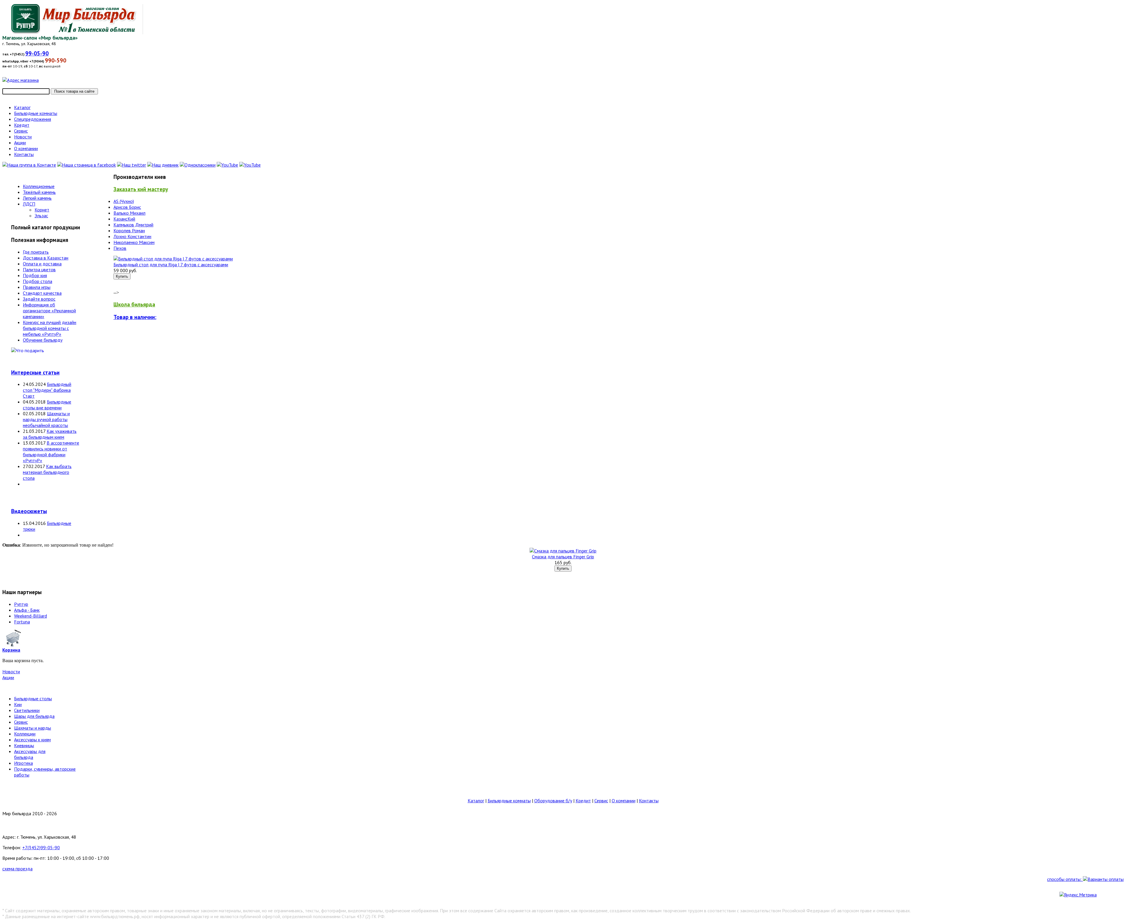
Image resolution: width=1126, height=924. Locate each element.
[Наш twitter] (131, 165)
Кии (18, 704)
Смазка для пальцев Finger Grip (563, 557)
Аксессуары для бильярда (29, 754)
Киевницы (24, 745)
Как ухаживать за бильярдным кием (50, 434)
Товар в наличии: (134, 317)
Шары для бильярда (34, 716)
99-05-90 (37, 53)
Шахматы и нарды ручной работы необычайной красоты (46, 419)
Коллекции (24, 734)
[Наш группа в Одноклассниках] (198, 165)
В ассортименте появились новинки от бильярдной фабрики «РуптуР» (51, 451)
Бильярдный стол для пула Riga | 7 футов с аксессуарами (170, 264)
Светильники (27, 710)
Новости (11, 671)
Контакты (649, 800)
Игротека (23, 763)
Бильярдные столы (33, 698)
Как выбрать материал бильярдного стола (47, 472)
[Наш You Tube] (227, 165)
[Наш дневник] (163, 165)
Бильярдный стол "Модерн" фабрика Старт (47, 390)
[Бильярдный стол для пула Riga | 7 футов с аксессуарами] (173, 259)
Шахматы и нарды (32, 728)
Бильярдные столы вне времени (47, 405)
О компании (623, 800)
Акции (8, 677)
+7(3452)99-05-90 (41, 847)
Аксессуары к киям (32, 739)
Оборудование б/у (553, 800)
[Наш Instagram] (250, 165)
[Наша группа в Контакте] (29, 165)
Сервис (21, 722)
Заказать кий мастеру (140, 189)
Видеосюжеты (29, 511)
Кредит (583, 800)
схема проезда (17, 869)
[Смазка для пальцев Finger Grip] (563, 551)
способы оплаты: (1065, 879)
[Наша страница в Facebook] (86, 165)
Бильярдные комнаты (509, 800)
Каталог (476, 800)
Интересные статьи (35, 372)
